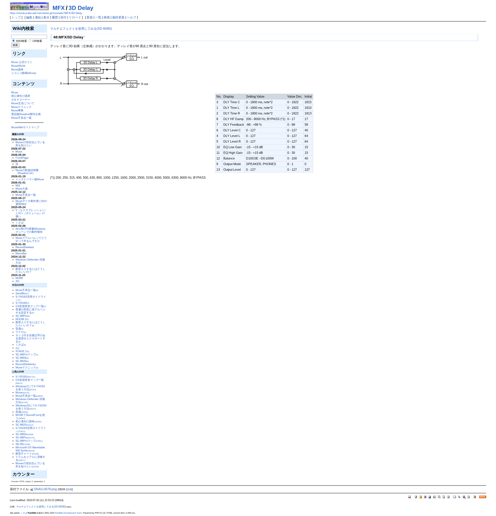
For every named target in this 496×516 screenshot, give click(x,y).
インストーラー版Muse (30, 179)
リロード (75, 17)
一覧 (98, 17)
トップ (16, 17)
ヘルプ (131, 17)
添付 (63, 17)
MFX (59, 8)
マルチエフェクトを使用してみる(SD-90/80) (81, 28)
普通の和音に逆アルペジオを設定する (30, 311)
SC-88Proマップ (27, 354)
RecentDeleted (25, 247)
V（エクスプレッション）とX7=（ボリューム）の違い (31, 213)
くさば (20, 222)
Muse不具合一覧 (21, 117)
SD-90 (23, 444)
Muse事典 (17, 110)
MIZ (18, 185)
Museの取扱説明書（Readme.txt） (27, 172)
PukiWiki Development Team (68, 513)
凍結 (38, 17)
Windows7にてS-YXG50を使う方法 (30, 388)
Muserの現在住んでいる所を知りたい (30, 144)
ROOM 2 (22, 319)
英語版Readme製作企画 (26, 114)
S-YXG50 (22, 302)
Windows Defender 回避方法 (30, 261)
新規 (90, 17)
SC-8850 (22, 357)
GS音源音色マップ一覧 (31, 306)
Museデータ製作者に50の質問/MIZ (31, 202)
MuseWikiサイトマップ (25, 127)
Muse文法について (22, 103)
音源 (19, 328)
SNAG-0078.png (45, 489)
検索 (107, 17)
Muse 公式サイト (21, 62)
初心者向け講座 (20, 95)
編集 (29, 17)
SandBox (22, 293)
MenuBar (21, 253)
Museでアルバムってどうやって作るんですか (31, 239)
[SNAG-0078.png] (103, 72)
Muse (14, 92)
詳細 (69, 489)
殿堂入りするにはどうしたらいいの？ (30, 270)
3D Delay (81, 8)
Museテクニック (21, 106)
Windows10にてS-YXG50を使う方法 (31, 407)
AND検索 (21, 40)
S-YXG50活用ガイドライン (31, 298)
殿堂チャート (27, 453)
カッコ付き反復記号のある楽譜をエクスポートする (30, 338)
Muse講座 (17, 69)
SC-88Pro (23, 315)
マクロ (21, 331)
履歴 (55, 17)
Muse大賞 (22, 188)
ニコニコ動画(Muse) (23, 72)
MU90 (19, 278)
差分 (46, 17)
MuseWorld (18, 65)
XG (17, 281)
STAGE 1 (22, 351)
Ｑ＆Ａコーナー (20, 99)
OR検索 (37, 40)
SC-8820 (22, 361)
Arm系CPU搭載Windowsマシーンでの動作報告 (30, 230)
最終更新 (118, 17)
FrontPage (22, 157)
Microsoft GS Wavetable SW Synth (30, 449)
